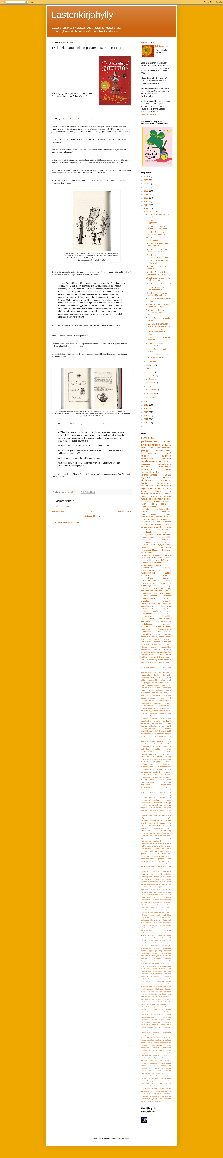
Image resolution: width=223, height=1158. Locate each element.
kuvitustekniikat (146, 892)
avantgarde (167, 943)
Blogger (128, 1138)
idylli (169, 488)
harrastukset (165, 480)
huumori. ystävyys (155, 956)
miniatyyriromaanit (157, 907)
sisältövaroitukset (147, 1070)
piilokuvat (164, 920)
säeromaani (167, 667)
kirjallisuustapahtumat (163, 986)
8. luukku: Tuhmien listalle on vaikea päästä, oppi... (158, 305)
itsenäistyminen (165, 652)
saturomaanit (146, 542)
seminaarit (167, 522)
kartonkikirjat (166, 547)
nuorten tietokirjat (155, 915)
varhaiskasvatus (146, 933)
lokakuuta (150, 365)
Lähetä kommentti (62, 506)
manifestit (144, 907)
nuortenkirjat (146, 632)
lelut (162, 1019)
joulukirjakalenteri (147, 654)
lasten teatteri (148, 792)
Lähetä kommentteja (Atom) (68, 523)
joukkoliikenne (156, 968)
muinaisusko (166, 764)
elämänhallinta (146, 703)
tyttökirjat (157, 649)
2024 (146, 184)
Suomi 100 (166, 746)
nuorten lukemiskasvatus (156, 912)
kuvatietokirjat (146, 501)
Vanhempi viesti (124, 511)
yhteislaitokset (166, 1096)
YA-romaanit (159, 700)
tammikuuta (151, 397)
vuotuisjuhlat (145, 652)
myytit (151, 711)
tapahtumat (166, 578)
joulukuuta (150, 212)
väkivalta (161, 815)
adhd (150, 938)
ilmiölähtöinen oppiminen (150, 963)
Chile (157, 879)
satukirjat (156, 772)
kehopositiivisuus (158, 723)
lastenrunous (157, 902)
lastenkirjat (152, 662)
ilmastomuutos (166, 961)
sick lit (145, 695)
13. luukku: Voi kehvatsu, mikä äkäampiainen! (158, 279)
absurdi (168, 779)
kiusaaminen (157, 757)
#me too (151, 879)
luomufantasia (154, 1025)
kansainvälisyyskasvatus (151, 555)
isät (142, 685)
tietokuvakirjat (146, 560)
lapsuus (144, 512)
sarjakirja (144, 1065)
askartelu (158, 614)
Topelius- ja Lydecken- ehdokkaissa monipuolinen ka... (158, 312)
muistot (159, 1037)
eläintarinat (155, 652)
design (154, 718)
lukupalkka (166, 601)
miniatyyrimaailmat (147, 1035)
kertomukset (166, 606)
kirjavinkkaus (146, 688)
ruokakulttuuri (166, 647)
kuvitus (143, 759)
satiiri (155, 922)
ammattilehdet (160, 940)
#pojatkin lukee (164, 499)
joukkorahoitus (166, 968)
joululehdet (167, 703)
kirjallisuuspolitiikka (164, 705)
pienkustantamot (149, 480)
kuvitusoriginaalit (148, 583)
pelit (142, 1053)
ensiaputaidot (146, 948)
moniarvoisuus (148, 458)
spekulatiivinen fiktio (164, 869)
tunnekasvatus (164, 466)
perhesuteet (148, 1053)
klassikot (167, 477)
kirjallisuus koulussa (150, 522)
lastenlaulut (167, 1017)
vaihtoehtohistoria (165, 928)
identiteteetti (157, 958)
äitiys (143, 818)
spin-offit (168, 1070)
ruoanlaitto (153, 1063)
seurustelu (167, 603)
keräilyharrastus (165, 979)
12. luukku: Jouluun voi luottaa (158, 284)
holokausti (144, 956)
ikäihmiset (144, 828)
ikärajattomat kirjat (163, 828)
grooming (158, 951)
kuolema (155, 519)
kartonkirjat (145, 979)
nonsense (167, 624)
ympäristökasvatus (163, 560)
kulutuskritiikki (157, 688)
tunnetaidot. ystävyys (149, 1081)
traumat (143, 1078)
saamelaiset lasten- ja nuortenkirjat (156, 861)
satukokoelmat (151, 869)
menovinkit (158, 1030)
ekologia (144, 825)
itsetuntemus (166, 540)
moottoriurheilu (151, 1037)
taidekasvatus (165, 611)
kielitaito (168, 752)
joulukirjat (166, 445)
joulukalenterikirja (165, 831)
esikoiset (167, 496)
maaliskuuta (151, 390)
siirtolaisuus (154, 1065)
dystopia (167, 598)
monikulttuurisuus (148, 514)
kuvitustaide (156, 496)
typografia (145, 509)
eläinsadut (145, 580)
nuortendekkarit (147, 767)
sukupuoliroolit (147, 578)
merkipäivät (167, 1030)
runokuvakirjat (153, 680)
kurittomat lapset (147, 836)
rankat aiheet (148, 448)
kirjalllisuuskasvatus (148, 754)
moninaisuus (158, 642)
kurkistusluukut (156, 889)
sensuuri (168, 734)
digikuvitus (145, 749)
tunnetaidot (146, 469)
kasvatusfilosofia (147, 752)
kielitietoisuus (146, 553)
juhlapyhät (161, 637)
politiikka (153, 859)
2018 (146, 205)
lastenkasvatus (146, 642)
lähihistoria (166, 550)
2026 (146, 177)
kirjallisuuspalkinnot (163, 509)
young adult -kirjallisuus (161, 1099)
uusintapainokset (165, 1086)
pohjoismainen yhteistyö (163, 856)
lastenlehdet (167, 843)
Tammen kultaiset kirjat (149, 882)
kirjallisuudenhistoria (164, 981)
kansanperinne (164, 483)
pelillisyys (168, 1050)
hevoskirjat (166, 568)
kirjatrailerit (167, 991)
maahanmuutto (166, 1025)
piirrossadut (157, 1055)
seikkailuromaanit (165, 922)
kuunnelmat (167, 889)
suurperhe (165, 1073)
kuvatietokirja (159, 726)
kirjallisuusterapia (147, 989)
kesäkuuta (150, 379)
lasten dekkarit (147, 690)
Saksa (159, 935)
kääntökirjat (158, 892)
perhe (169, 665)
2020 (146, 198)
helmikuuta (150, 393)
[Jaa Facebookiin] (90, 492)
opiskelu (168, 1045)
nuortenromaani (165, 1042)
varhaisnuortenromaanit (151, 565)
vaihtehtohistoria (165, 1088)
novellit (160, 665)
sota (159, 1070)
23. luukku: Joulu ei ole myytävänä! (155, 222)
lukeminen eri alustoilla (162, 1022)
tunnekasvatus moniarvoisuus (160, 1078)
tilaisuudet (153, 1076)
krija (149, 996)
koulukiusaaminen (163, 626)
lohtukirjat (168, 1019)
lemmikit (144, 609)
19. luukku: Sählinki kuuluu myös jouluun (157, 244)
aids (170, 938)
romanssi (168, 1060)
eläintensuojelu (146, 672)
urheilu (169, 680)
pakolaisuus (145, 917)
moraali (155, 609)
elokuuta (150, 372)
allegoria (144, 940)
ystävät (168, 815)
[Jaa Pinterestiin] (93, 492)
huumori (145, 456)
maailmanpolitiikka (147, 764)
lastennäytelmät (164, 629)
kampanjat (145, 723)
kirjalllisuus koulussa (163, 989)
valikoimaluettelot (147, 1091)
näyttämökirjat (166, 915)
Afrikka (168, 777)
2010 (146, 423)
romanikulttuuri (159, 1060)
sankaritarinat (146, 772)
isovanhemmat (164, 485)
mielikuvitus (166, 512)
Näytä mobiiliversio (92, 516)
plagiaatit (151, 1058)
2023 (146, 187)
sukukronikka (156, 808)
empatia (168, 884)
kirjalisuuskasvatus (148, 790)
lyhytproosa (157, 762)
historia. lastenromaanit (161, 953)
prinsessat (162, 859)
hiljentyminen (165, 593)
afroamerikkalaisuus (160, 938)
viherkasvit (161, 741)
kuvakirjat (147, 437)
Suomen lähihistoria (149, 779)
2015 (146, 405)
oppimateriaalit (153, 805)
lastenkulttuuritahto (150, 472)
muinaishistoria (146, 803)
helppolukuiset (164, 464)
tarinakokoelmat (165, 774)
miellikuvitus (167, 1032)
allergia (151, 940)
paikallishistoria (155, 524)
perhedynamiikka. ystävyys (150, 920)
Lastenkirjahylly (82, 15)
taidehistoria (167, 925)
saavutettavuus (166, 1063)
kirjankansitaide (165, 790)
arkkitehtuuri (157, 943)
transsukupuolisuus (164, 1076)
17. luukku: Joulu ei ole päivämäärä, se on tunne (157, 256)
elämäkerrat (146, 601)
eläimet (168, 501)
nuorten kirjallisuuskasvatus (152, 851)
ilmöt (142, 966)
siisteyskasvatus (165, 1065)
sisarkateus (145, 716)
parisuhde (144, 1050)
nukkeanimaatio (153, 1042)
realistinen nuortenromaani (160, 713)
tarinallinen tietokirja (150, 871)
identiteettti (145, 958)
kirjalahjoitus (145, 981)
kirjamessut (167, 754)
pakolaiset (167, 642)
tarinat (162, 680)
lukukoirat (144, 1025)
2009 (146, 426)
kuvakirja (168, 757)
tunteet (154, 928)
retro (159, 603)
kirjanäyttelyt (145, 757)
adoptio (168, 716)
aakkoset (162, 882)
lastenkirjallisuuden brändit (150, 731)
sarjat (143, 869)
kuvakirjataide (147, 629)
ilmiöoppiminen (166, 963)
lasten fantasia (146, 894)
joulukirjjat (168, 973)
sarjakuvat (167, 609)
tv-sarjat (144, 815)
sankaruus (167, 864)
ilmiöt (168, 453)
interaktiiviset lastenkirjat (156, 616)
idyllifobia (168, 958)
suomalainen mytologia (161, 695)
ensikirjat (157, 948)
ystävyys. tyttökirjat (154, 1101)
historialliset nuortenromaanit (156, 529)
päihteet (144, 680)
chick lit (168, 700)
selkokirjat (167, 586)
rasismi (168, 805)
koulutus (144, 996)
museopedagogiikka (148, 734)
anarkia (159, 517)
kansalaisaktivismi (164, 654)
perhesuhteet (149, 441)
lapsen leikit (162, 999)
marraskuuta (151, 361)
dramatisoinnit (166, 718)
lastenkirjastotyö (165, 644)
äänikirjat (152, 818)
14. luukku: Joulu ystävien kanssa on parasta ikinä (156, 273)
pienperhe (160, 734)
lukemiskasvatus (149, 475)
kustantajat (167, 688)
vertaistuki (157, 1093)
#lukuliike (168, 933)
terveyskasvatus (155, 813)
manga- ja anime (147, 1030)
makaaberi (167, 1027)
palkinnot (145, 466)
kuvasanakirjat (157, 996)
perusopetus (167, 1053)
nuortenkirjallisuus (164, 767)
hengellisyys (145, 683)
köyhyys (160, 545)
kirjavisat (144, 994)
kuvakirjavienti (160, 836)
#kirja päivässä (158, 933)
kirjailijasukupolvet (152, 685)
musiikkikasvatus (147, 910)
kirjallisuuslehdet (165, 984)
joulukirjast (151, 971)
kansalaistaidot (156, 976)
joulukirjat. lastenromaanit (151, 973)
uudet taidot (158, 736)
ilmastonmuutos (158, 683)
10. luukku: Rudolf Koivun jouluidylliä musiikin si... (156, 294)
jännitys (168, 637)
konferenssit (145, 889)
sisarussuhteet (157, 558)
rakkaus (144, 499)
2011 (146, 419)
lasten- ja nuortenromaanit (152, 1009)
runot (169, 859)
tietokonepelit (166, 813)
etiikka (157, 749)
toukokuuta (150, 383)
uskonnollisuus (146, 777)
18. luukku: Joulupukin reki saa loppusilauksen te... (158, 250)
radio (169, 920)
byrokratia (151, 823)
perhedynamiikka (148, 603)
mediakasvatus (147, 624)
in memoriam (152, 637)
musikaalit (158, 1040)
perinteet (159, 769)
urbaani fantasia (164, 1083)
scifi (170, 693)
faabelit (168, 721)
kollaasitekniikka (147, 708)
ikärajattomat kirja (149, 961)
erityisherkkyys (155, 825)
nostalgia (167, 469)
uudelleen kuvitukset (149, 1086)
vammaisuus (167, 930)
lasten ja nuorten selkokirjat (156, 639)
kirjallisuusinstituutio (149, 550)
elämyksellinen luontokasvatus (153, 721)
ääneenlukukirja (147, 606)
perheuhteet (158, 1053)
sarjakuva (144, 808)
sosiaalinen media (149, 611)
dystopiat (154, 945)
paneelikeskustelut (164, 854)
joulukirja (144, 971)
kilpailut (158, 833)
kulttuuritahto (145, 675)
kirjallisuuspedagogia (148, 986)
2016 (146, 401)
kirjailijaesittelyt (147, 619)
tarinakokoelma (146, 670)
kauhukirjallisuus (147, 705)
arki (157, 884)
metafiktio (156, 1032)
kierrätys (144, 545)
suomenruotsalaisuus (157, 810)
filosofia (144, 637)
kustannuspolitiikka (163, 575)
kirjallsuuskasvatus (147, 991)
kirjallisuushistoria (147, 984)
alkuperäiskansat (147, 782)
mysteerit (160, 678)
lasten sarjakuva (158, 894)
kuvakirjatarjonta (165, 657)
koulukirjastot (166, 994)
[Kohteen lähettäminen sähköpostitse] (82, 492)
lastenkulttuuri (147, 540)
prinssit (157, 1058)
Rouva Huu (163, 46)
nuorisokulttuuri (159, 711)
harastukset (145, 953)
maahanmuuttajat (164, 621)
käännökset (146, 621)
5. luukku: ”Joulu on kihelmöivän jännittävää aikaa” (156, 332)
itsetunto (144, 496)
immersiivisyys (151, 966)
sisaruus (168, 1068)
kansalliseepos (146, 787)
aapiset (161, 779)
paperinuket (167, 1047)
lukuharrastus (165, 519)
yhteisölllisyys (145, 1099)
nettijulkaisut (167, 1040)
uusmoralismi (145, 1088)
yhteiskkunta (154, 1096)
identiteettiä (167, 956)
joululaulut (144, 976)
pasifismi (152, 1050)
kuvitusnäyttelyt (147, 570)
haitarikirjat (167, 951)
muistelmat (158, 803)
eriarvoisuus (167, 948)
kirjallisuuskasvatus (150, 453)
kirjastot (159, 991)
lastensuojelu (146, 846)
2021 (146, 194)
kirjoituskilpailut (165, 619)
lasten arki (151, 759)
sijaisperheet (145, 1068)
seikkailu (152, 499)
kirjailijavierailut (166, 685)
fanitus (169, 749)
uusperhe (167, 736)
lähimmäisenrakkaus (164, 905)
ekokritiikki (145, 558)
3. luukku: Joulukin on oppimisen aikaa (155, 344)
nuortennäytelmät (147, 769)
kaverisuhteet (154, 979)
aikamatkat (158, 634)
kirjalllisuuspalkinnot (164, 887)
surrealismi (156, 1073)
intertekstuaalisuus (164, 966)
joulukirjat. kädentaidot (163, 971)
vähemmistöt (161, 716)
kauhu (154, 644)
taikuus (168, 810)
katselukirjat (166, 537)
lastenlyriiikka (145, 1019)
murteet (168, 907)
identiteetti (154, 444)
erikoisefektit (166, 782)
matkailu (154, 647)
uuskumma (153, 815)
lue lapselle (145, 1022)
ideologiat (157, 703)
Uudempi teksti (58, 511)
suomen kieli (146, 736)
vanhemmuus (146, 614)
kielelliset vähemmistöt (149, 657)
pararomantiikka (147, 856)
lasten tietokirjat (149, 504)
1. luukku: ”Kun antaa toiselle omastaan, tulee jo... (157, 356)
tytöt (153, 1083)
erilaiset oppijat (147, 951)
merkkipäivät (145, 1032)
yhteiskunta (159, 501)
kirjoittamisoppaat (155, 994)
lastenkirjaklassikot (149, 596)
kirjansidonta (166, 833)
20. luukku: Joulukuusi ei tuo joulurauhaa (157, 239)
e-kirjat (168, 823)
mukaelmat (167, 1037)
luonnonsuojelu (147, 563)
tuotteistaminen (166, 1081)
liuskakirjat (167, 902)
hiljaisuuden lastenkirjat (153, 488)
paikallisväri (145, 1047)
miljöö (169, 675)
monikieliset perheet (148, 678)
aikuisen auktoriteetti (148, 884)
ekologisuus (167, 670)
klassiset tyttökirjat (162, 580)
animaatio (167, 820)
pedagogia (160, 1050)
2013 (146, 412)
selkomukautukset (147, 925)
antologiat (144, 718)
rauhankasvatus (164, 632)
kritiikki (151, 726)
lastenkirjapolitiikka (147, 1017)
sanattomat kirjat (149, 864)
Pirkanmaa (157, 746)
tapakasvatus (145, 928)
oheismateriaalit (156, 1045)
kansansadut (166, 672)
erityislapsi (167, 634)
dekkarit (168, 514)
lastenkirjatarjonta (165, 899)
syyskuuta (150, 369)
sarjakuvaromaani (164, 866)
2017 (146, 209)
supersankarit (145, 1073)
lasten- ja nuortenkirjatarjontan (159, 1007)
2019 (146, 202)
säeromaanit (145, 649)
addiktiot (144, 938)
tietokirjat (167, 558)
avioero (143, 945)
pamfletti (156, 1047)
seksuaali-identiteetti (162, 563)
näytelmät (144, 1045)
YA (164, 935)
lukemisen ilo (159, 675)
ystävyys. (144, 1101)
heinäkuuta (151, 376)
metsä (169, 846)
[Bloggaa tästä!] (84, 492)
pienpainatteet (146, 1055)
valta (151, 874)
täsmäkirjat (167, 649)
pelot (153, 545)
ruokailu (149, 922)
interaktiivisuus (146, 831)
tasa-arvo (144, 813)
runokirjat (168, 769)
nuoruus (168, 494)
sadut (169, 527)
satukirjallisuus (147, 535)
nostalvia (144, 1042)
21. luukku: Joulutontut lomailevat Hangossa (155, 233)
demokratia (161, 823)
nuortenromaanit (163, 450)
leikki (169, 542)
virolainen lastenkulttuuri (161, 744)
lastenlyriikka (147, 485)
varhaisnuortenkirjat (148, 739)
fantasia (167, 475)
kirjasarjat (145, 477)
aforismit (168, 882)
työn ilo (153, 716)
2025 (146, 180)
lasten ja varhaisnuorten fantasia (153, 1004)
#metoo (143, 935)
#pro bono (152, 935)
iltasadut (168, 683)
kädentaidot (146, 532)
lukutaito (155, 846)
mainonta (158, 1027)
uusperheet (155, 1088)
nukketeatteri (166, 848)
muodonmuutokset (147, 1040)
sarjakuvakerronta (148, 866)
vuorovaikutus (147, 568)
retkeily (163, 1058)
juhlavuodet (157, 672)
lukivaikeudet (145, 905)
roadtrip (150, 1060)
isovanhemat (145, 968)
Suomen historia (165, 879)
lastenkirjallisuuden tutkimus (161, 1014)
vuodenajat (145, 644)
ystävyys (145, 450)
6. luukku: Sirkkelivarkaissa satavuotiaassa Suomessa (158, 325)
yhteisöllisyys (146, 746)
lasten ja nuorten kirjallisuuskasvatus (157, 1002)
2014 (146, 408)
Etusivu (91, 511)
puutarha (162, 805)
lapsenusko (167, 892)
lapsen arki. (153, 999)
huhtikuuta (150, 386)
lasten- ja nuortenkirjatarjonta (156, 492)
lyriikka (168, 762)
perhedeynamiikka (165, 917)
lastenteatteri (155, 1019)
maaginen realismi (163, 690)
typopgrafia (145, 1083)
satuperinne (146, 626)
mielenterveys (146, 848)
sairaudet (154, 693)
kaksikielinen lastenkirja (149, 887)
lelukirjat (144, 647)
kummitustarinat (160, 708)
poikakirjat (145, 859)
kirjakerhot (167, 787)
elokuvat (167, 614)
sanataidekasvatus (148, 667)
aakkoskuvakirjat (156, 820)
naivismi (168, 678)
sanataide (163, 693)
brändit (143, 823)
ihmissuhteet (146, 588)
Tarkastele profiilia (148, 115)
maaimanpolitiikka (147, 1027)
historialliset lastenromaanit (156, 785)
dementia (162, 884)
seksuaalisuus (160, 542)
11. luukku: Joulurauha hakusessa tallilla (155, 288)
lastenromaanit (164, 448)
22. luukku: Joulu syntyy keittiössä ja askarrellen (156, 227)
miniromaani (158, 1035)
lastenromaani (146, 902)
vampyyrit (158, 874)
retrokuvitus (166, 532)
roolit (142, 922)
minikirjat (157, 848)
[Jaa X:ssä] (87, 492)
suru (155, 774)
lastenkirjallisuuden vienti (150, 899)
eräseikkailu (167, 825)
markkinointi (145, 693)
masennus (167, 800)
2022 (146, 191)
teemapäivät (146, 634)
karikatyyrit (167, 976)
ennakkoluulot (166, 945)
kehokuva (144, 833)
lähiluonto (162, 846)
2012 (146, 416)
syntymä (158, 925)
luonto (144, 483)
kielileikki (152, 833)
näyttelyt (168, 555)
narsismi (144, 805)
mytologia (167, 803)
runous (143, 1063)
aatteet (168, 935)
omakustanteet (147, 517)
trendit (144, 491)
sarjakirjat (166, 456)
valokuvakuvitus (146, 930)
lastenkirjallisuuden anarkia (151, 843)
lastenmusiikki (166, 731)
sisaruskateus (158, 1068)
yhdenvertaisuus (159, 777)
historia (144, 524)
